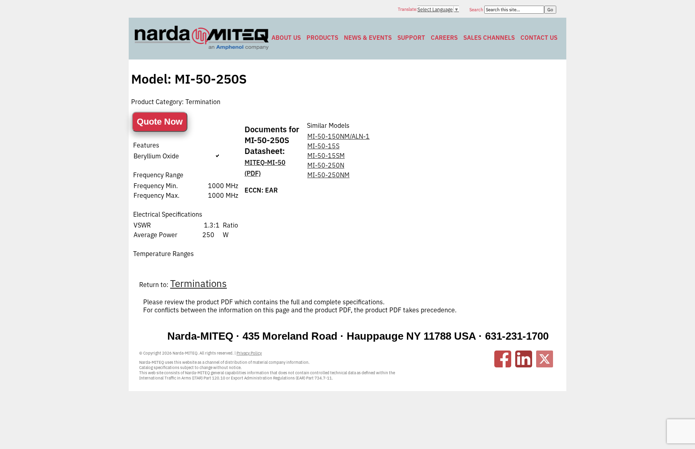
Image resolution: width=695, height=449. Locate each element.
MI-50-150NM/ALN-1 (338, 136)
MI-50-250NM (328, 175)
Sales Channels (489, 37)
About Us (286, 37)
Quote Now (160, 122)
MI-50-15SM (326, 156)
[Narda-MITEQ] (202, 47)
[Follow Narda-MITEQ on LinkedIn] (523, 359)
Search (476, 9)
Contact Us (538, 37)
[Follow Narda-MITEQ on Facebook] (502, 359)
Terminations (198, 283)
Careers (444, 37)
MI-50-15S (323, 146)
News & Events (368, 37)
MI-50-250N (325, 165)
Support (411, 37)
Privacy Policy (249, 353)
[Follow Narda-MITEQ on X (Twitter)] (544, 359)
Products (322, 37)
